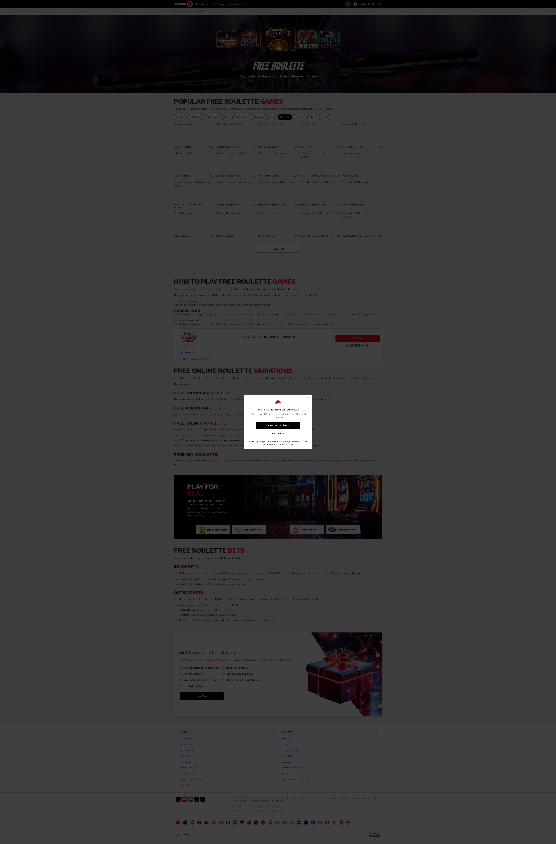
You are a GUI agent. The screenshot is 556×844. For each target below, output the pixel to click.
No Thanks (278, 433)
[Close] (309, 398)
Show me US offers (278, 425)
